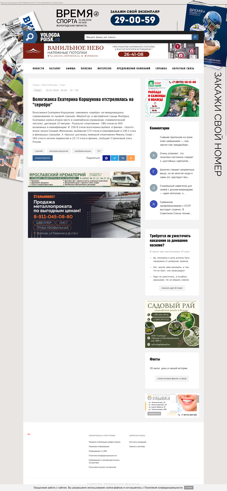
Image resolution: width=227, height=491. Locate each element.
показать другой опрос (172, 288)
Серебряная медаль (83, 151)
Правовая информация (99, 446)
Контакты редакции (137, 442)
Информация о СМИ (98, 451)
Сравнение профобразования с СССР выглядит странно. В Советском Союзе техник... (176, 207)
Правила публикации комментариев (104, 442)
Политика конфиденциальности (103, 456)
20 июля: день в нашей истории (168, 368)
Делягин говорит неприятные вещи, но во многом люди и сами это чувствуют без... (177, 173)
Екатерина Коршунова (58, 151)
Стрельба (39, 151)
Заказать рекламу (137, 446)
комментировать (42, 158)
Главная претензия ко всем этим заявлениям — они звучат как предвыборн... (176, 141)
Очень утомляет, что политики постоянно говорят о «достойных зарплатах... (176, 157)
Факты (155, 359)
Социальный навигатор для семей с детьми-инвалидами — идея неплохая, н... (176, 189)
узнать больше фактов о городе (172, 378)
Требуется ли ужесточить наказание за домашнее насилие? (170, 241)
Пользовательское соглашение (102, 467)
